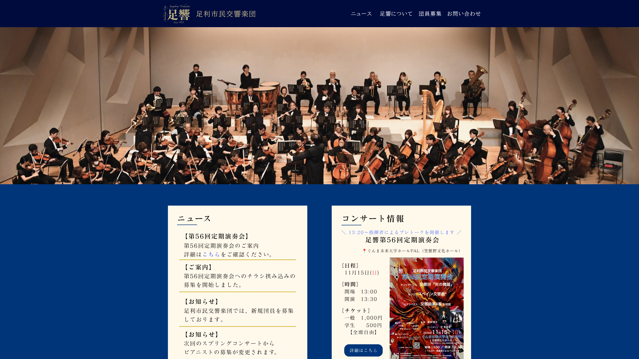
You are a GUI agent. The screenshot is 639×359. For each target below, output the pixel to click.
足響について (396, 13)
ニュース (361, 13)
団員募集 (430, 13)
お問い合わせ (464, 13)
